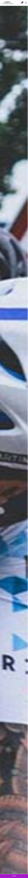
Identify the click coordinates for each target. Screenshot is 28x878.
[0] (21, 3)
